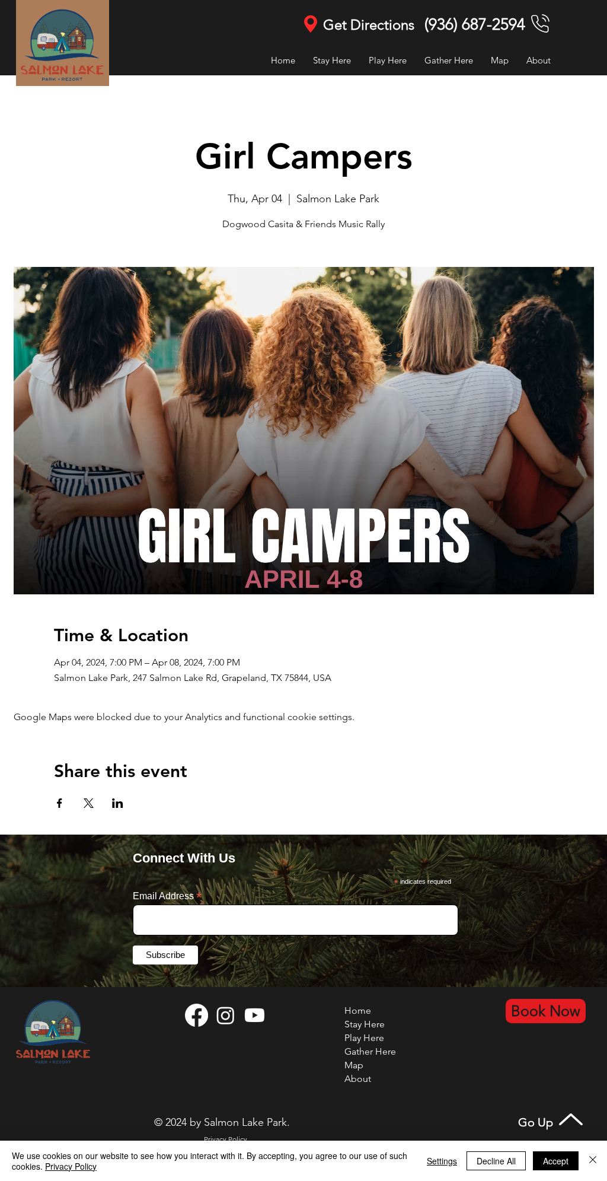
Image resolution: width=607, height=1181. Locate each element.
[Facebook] (196, 1015)
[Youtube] (254, 1015)
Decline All (496, 1161)
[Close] (593, 1161)
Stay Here (364, 1024)
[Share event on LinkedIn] (117, 803)
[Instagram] (225, 1015)
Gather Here (370, 1051)
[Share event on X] (88, 803)
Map (353, 1065)
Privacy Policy (71, 1166)
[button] (388, 60)
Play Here (364, 1037)
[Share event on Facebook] (59, 803)
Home (357, 1010)
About (357, 1078)
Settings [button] (442, 1161)
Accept (555, 1161)
